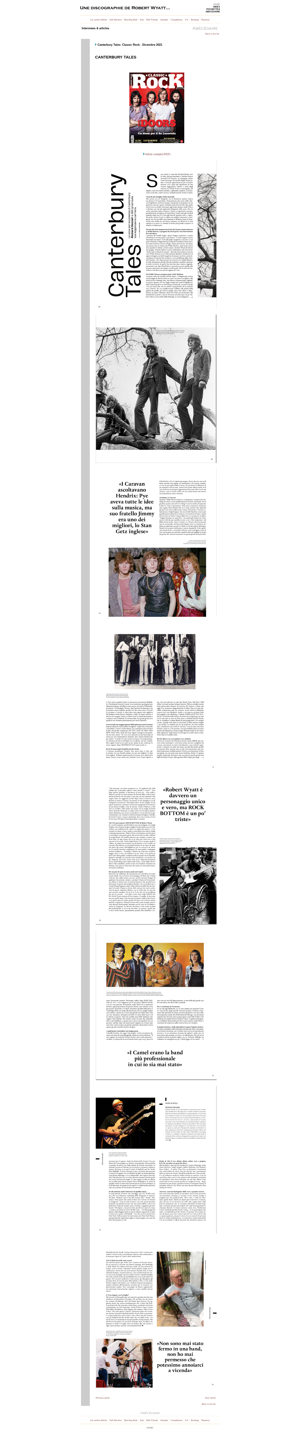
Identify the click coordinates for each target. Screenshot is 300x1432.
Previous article (103, 1398)
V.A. (187, 20)
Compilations (177, 20)
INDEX (216, 6)
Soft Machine (116, 20)
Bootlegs (195, 20)
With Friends (152, 20)
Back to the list (212, 34)
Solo (142, 20)
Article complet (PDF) (157, 154)
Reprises (205, 20)
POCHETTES (213, 9)
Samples (164, 20)
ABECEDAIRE (213, 11)
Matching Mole (130, 20)
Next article (210, 1398)
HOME (216, 4)
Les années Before (98, 20)
